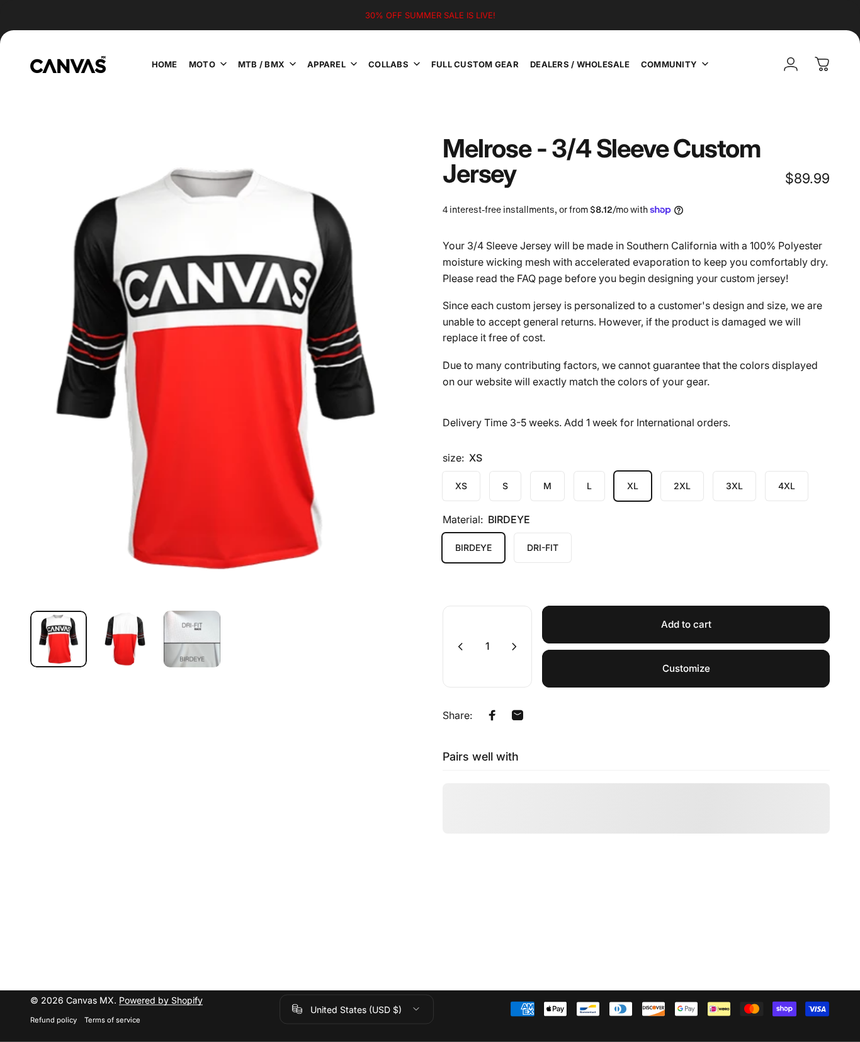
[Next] (369, 390)
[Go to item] (58, 639)
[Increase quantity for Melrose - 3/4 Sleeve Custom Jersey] (516, 646)
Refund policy (53, 1019)
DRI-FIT (542, 547)
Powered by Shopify (161, 999)
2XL (682, 485)
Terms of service (112, 1019)
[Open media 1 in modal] (216, 368)
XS (461, 485)
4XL (786, 485)
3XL (734, 485)
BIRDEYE (473, 547)
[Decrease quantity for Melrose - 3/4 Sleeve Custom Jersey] (457, 646)
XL (632, 485)
